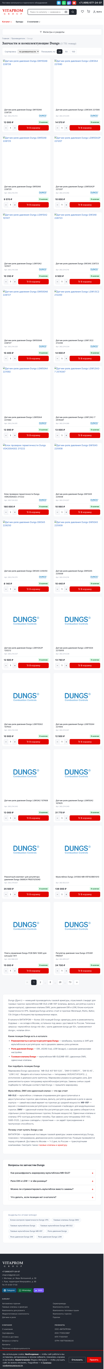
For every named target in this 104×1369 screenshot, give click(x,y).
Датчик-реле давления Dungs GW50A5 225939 (74, 572)
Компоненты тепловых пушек (65, 1310)
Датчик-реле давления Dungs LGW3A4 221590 (78, 110)
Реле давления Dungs (22, 1048)
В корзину (34, 127)
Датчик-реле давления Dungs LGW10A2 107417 (23, 264)
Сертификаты (8, 1333)
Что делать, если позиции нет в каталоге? (33, 1185)
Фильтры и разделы (53, 32)
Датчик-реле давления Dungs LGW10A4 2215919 (74, 649)
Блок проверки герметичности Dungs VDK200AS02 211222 (22, 495)
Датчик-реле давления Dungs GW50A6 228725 (22, 187)
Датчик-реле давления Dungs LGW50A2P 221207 (75, 187)
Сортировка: (10, 51)
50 (66, 51)
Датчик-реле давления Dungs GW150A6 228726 (23, 111)
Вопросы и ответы (10, 1341)
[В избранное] (48, 62)
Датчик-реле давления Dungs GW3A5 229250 (25, 571)
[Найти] (72, 12)
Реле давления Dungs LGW (50, 1225)
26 (60, 982)
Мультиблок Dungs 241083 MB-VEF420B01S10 (77, 877)
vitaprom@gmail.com (11, 1275)
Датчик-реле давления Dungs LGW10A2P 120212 (23, 649)
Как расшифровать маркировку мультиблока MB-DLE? (40, 1160)
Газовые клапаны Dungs (23, 1056)
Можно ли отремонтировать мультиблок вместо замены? (42, 1177)
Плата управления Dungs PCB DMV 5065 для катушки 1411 (25, 954)
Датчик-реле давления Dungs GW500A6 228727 (23, 341)
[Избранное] (82, 12)
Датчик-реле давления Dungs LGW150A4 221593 (75, 725)
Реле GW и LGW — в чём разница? (29, 1168)
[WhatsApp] (64, 3)
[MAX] (69, 3)
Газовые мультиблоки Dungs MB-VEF (26, 1219)
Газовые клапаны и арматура (14, 1307)
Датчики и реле (9, 1317)
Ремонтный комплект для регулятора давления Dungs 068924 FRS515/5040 (22, 878)
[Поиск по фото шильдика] (66, 12)
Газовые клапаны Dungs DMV (66, 1208)
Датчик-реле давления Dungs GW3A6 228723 (77, 263)
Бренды (19, 21)
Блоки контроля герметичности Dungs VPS (29, 1208)
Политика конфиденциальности (16, 1348)
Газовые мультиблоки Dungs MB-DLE (56, 1213)
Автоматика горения (11, 1303)
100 (73, 51)
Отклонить (75, 1359)
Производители (18, 38)
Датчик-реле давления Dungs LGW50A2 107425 (74, 801)
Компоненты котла (60, 1307)
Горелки (55, 1317)
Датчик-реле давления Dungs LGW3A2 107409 (26, 800)
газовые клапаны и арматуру (53, 1145)
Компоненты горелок (61, 1314)
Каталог (6, 21)
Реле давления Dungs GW (21, 1225)
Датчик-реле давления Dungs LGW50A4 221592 (23, 418)
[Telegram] (59, 3)
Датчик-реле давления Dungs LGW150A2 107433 (23, 725)
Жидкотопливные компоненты (15, 1314)
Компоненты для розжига (13, 1310)
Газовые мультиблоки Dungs (22, 1213)
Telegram (11, 1290)
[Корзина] (88, 12)
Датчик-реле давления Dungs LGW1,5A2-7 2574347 (75, 418)
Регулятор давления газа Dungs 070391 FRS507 (74, 954)
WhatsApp (26, 1290)
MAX (40, 1290)
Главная (5, 38)
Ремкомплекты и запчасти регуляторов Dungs (35, 1041)
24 (59, 51)
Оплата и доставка (10, 1337)
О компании (7, 1329)
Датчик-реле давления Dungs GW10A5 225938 (74, 495)
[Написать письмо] (74, 3)
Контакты (6, 1344)
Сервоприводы (58, 1303)
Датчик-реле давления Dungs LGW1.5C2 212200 (74, 341)
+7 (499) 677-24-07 (90, 2)
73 (70, 982)
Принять (92, 1359)
